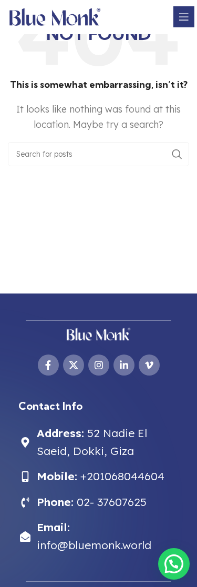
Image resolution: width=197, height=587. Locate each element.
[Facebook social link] (48, 365)
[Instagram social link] (98, 365)
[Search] (177, 154)
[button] (174, 564)
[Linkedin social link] (123, 365)
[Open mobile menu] (183, 16)
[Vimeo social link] (149, 365)
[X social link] (73, 365)
